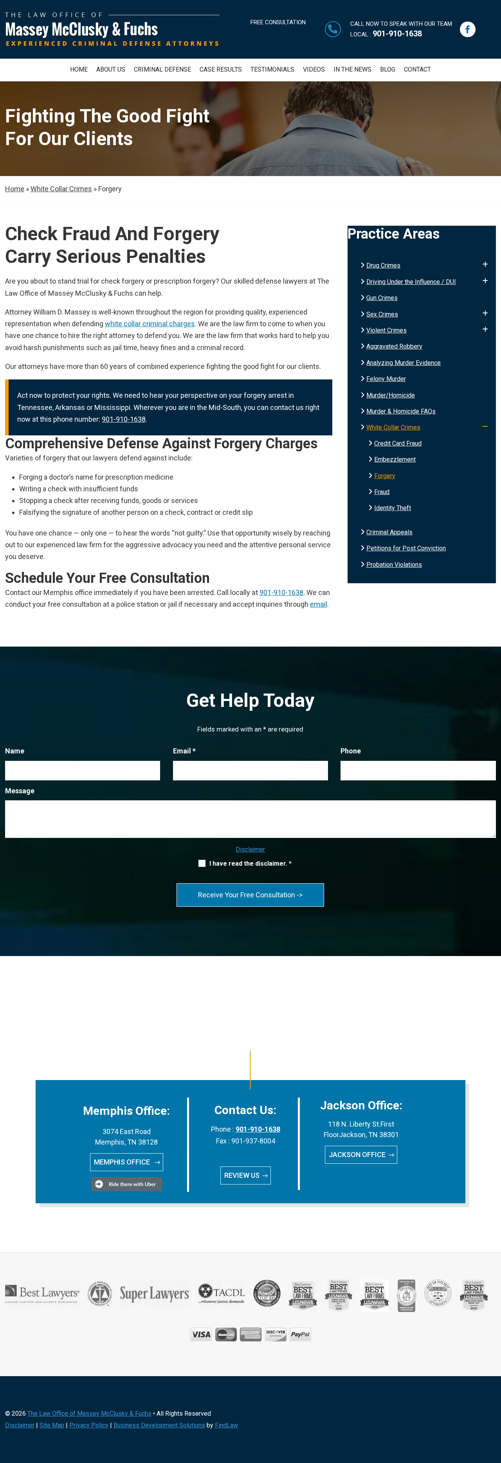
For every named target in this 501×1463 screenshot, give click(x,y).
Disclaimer (250, 849)
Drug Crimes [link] (383, 265)
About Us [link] (110, 70)
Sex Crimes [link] (382, 314)
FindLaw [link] (226, 1425)
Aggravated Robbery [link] (394, 346)
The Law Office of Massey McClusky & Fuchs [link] (89, 1413)
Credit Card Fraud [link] (398, 443)
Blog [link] (387, 70)
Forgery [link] (384, 476)
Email (184, 751)
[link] (112, 44)
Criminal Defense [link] (162, 70)
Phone (351, 751)
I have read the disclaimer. (250, 863)
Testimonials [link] (272, 70)
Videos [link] (314, 70)
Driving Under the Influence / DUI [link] (411, 282)
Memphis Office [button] (122, 1162)
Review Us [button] (242, 1175)
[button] (468, 29)
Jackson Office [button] (357, 1154)
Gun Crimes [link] (382, 298)
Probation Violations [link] (394, 564)
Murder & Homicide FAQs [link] (401, 411)
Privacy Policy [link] (88, 1425)
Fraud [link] (381, 492)
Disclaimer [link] (19, 1425)
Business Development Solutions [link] (159, 1425)
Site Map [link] (52, 1425)
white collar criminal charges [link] (150, 324)
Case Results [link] (221, 70)
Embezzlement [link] (395, 459)
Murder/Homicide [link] (390, 395)
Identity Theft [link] (392, 508)
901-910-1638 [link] (397, 33)
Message (19, 791)
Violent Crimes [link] (386, 330)
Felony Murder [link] (386, 379)
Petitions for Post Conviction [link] (406, 548)
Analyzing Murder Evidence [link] (403, 363)
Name (14, 751)
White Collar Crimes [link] (393, 427)
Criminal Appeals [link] (389, 532)
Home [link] (79, 70)
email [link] (318, 604)
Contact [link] (417, 70)
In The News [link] (352, 70)
